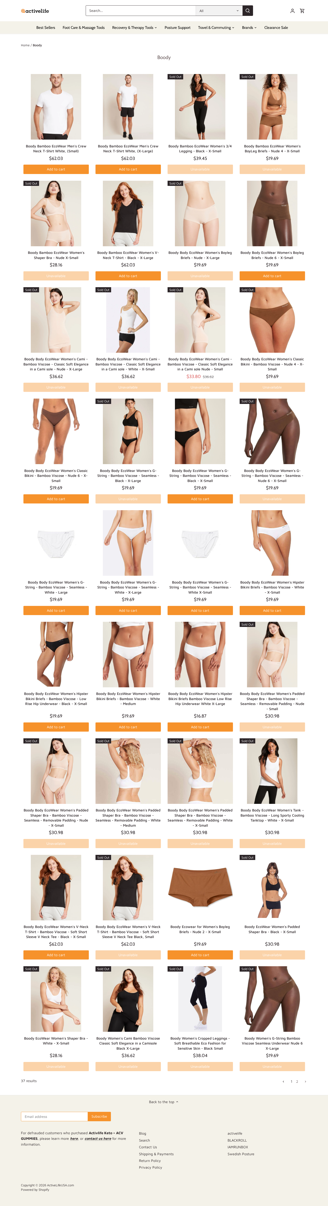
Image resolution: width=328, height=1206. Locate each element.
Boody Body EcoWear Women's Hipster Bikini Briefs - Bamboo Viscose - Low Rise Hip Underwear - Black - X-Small (56, 699)
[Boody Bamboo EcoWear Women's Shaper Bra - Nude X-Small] (56, 213)
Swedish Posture (241, 1154)
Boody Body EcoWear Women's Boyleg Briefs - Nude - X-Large (200, 255)
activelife (235, 1133)
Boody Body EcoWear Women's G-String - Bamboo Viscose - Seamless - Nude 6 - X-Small (272, 476)
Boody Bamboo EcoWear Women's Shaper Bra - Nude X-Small (56, 255)
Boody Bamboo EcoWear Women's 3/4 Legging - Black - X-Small (200, 148)
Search (144, 1140)
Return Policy (150, 1161)
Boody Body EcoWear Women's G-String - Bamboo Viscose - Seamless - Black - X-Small (200, 476)
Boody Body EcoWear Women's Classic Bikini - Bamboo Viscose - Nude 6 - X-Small (56, 476)
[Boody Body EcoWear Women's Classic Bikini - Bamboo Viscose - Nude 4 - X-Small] (272, 320)
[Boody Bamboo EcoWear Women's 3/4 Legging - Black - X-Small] (200, 107)
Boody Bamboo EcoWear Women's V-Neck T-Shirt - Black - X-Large (128, 255)
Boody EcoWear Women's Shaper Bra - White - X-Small (56, 1040)
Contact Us (148, 1147)
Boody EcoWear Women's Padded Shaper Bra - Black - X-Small (272, 929)
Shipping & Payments (156, 1154)
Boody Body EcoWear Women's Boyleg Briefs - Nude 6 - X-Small (272, 255)
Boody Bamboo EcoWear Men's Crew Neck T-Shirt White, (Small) (56, 148)
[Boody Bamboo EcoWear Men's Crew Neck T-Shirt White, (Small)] (56, 107)
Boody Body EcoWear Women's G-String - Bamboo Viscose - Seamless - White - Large (56, 587)
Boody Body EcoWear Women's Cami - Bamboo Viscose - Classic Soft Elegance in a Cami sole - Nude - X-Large (56, 364)
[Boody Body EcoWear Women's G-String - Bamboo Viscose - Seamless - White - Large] (56, 543)
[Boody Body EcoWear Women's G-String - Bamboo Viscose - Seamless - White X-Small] (200, 543)
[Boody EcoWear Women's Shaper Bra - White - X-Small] (56, 999)
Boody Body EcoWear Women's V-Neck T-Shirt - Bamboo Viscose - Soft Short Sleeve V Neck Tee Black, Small (128, 932)
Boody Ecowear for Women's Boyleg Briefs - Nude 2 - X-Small (200, 929)
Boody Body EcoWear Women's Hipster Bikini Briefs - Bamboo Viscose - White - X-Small (272, 587)
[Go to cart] (302, 10)
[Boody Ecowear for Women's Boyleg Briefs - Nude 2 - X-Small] (200, 887)
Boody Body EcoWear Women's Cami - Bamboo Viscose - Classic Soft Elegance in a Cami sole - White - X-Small (128, 364)
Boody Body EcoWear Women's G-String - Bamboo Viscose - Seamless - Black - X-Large (128, 476)
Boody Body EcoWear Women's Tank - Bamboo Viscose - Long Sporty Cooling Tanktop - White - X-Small (272, 815)
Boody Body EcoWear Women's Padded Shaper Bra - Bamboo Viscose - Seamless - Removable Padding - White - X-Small (200, 817)
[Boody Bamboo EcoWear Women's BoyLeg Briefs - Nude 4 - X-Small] (272, 107)
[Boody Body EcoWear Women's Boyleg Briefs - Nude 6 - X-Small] (272, 213)
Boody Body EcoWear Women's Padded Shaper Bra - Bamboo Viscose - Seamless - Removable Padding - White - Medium (128, 817)
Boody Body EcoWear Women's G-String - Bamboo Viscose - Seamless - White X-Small (200, 587)
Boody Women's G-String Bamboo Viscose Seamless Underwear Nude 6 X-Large (272, 1043)
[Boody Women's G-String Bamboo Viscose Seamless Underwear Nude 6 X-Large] (272, 999)
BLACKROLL (237, 1140)
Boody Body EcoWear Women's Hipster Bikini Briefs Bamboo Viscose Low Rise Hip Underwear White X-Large (200, 699)
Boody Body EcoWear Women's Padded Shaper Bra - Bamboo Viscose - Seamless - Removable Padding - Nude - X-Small (56, 817)
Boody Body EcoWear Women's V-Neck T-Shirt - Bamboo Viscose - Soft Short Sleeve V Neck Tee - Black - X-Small (56, 932)
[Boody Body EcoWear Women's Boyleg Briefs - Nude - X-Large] (200, 213)
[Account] (292, 10)
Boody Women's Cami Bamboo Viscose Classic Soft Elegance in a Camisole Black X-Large (128, 1043)
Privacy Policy (150, 1167)
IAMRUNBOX (238, 1147)
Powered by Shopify (35, 1189)
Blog (142, 1133)
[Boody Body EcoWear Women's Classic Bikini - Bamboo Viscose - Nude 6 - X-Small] (56, 431)
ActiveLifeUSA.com (60, 1185)
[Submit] (248, 11)
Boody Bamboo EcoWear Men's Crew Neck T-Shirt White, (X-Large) (128, 148)
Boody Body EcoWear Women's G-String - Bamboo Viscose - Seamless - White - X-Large (128, 587)
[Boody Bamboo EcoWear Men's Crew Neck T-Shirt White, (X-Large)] (128, 107)
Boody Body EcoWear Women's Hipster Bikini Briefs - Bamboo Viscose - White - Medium (128, 699)
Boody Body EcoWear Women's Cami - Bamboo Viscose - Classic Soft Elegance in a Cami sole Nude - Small (200, 364)
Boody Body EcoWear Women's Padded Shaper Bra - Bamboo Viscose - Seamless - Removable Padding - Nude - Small (272, 701)
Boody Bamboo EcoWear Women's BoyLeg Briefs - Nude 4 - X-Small (272, 148)
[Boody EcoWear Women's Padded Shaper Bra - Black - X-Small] (272, 887)
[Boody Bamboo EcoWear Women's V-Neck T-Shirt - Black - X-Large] (128, 213)
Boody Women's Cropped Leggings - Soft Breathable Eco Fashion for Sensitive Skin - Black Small (200, 1043)
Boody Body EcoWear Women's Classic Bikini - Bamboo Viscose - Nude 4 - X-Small (272, 364)
